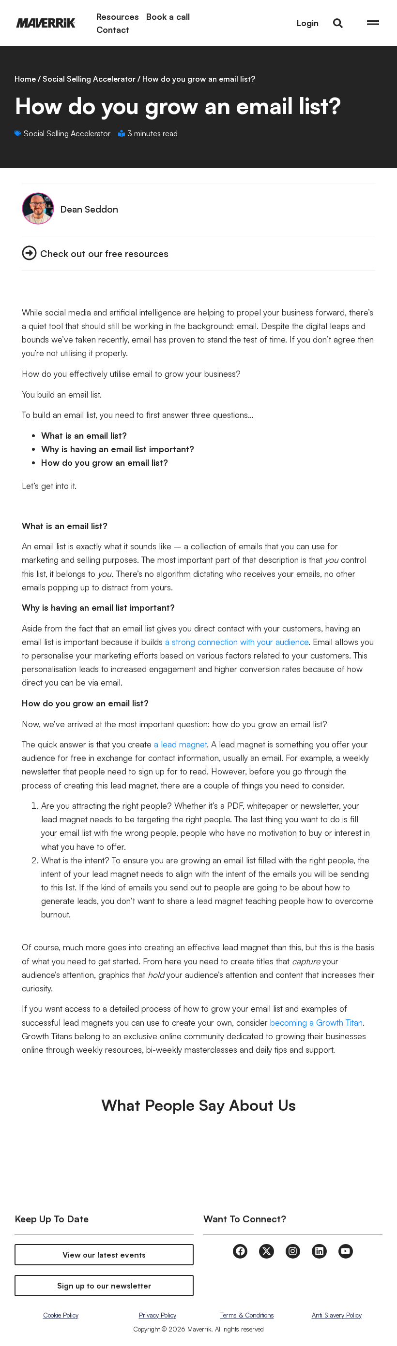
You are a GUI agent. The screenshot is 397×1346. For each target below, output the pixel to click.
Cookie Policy (60, 1315)
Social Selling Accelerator (89, 79)
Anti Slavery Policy (337, 1315)
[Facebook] (240, 1251)
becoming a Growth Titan (316, 1022)
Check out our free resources (104, 253)
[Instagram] (293, 1251)
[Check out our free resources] (29, 252)
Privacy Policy (157, 1315)
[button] (338, 23)
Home (25, 79)
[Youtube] (345, 1251)
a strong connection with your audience (236, 641)
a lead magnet (180, 744)
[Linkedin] (319, 1251)
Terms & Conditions (247, 1315)
